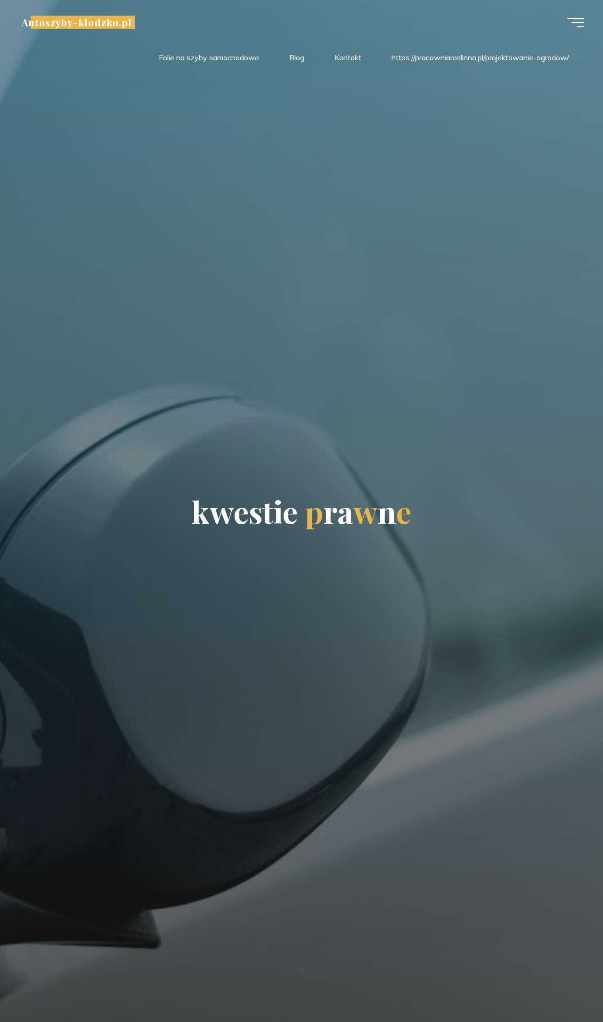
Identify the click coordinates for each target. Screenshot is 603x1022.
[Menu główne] (575, 22)
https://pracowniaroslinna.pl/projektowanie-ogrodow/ (480, 57)
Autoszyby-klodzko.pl (77, 22)
